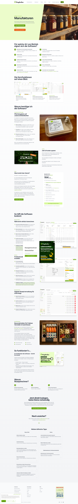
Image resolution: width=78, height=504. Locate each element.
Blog (27, 491)
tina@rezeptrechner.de (44, 418)
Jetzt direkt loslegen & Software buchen (39, 408)
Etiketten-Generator (17, 490)
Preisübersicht (57, 205)
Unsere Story (29, 488)
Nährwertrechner (17, 488)
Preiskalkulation (16, 491)
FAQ (40, 490)
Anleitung (41, 488)
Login (62, 2)
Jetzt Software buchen (19, 25)
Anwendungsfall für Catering (51, 71)
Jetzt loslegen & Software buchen (53, 203)
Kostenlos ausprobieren (20, 29)
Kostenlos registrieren (55, 2)
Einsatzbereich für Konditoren (23, 72)
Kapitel (43, 366)
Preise (42, 2)
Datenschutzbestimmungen (17, 494)
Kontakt (41, 491)
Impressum (28, 496)
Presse (28, 490)
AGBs (28, 493)
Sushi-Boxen (21, 328)
